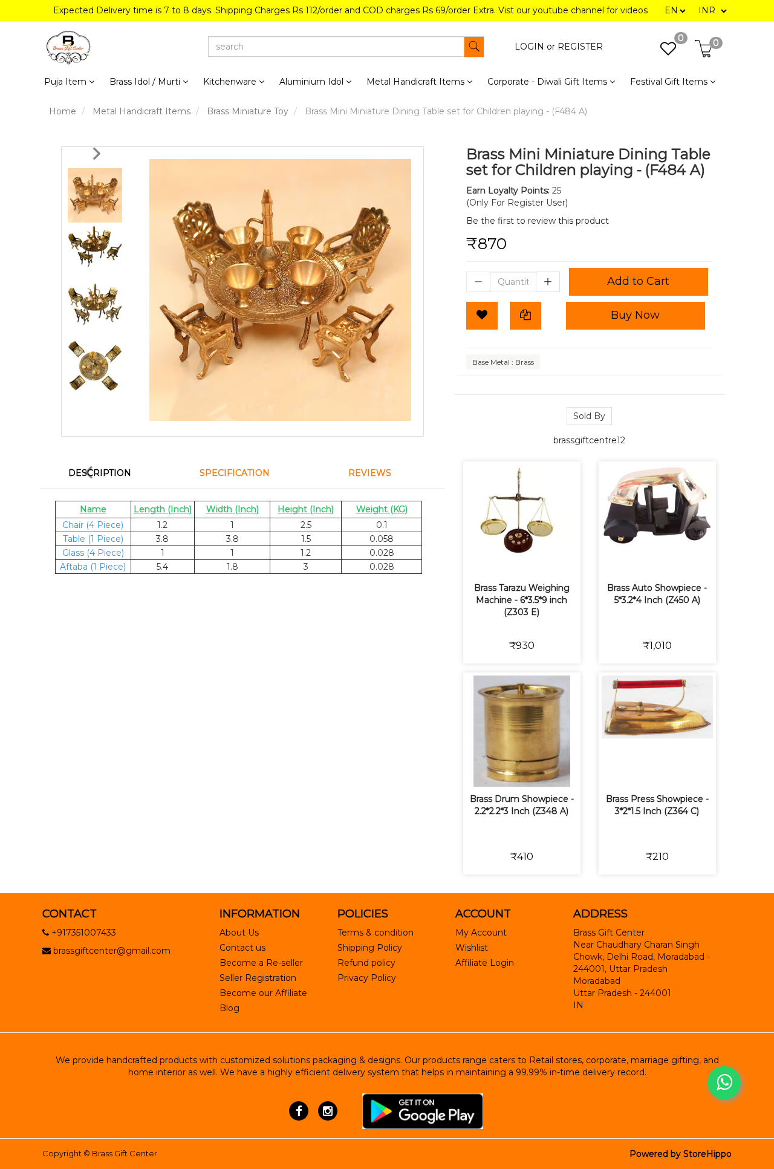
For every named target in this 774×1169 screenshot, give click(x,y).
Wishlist (471, 947)
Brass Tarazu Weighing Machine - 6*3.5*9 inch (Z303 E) (522, 599)
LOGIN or (535, 46)
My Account (481, 932)
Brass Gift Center (124, 1153)
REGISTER (580, 46)
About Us (239, 932)
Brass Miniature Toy (247, 111)
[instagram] (327, 1110)
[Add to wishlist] (508, 558)
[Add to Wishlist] (482, 316)
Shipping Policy (369, 947)
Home (62, 111)
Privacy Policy (366, 977)
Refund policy (366, 962)
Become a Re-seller (261, 962)
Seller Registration (258, 977)
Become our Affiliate (263, 993)
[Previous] (99, 153)
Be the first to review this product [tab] (537, 220)
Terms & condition (375, 932)
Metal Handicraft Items (141, 111)
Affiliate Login (484, 962)
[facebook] (299, 1110)
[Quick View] (564, 558)
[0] (662, 52)
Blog (229, 1008)
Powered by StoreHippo (680, 1153)
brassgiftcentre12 (589, 440)
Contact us (242, 947)
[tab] (107, 473)
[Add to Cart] (479, 558)
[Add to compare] (536, 558)
